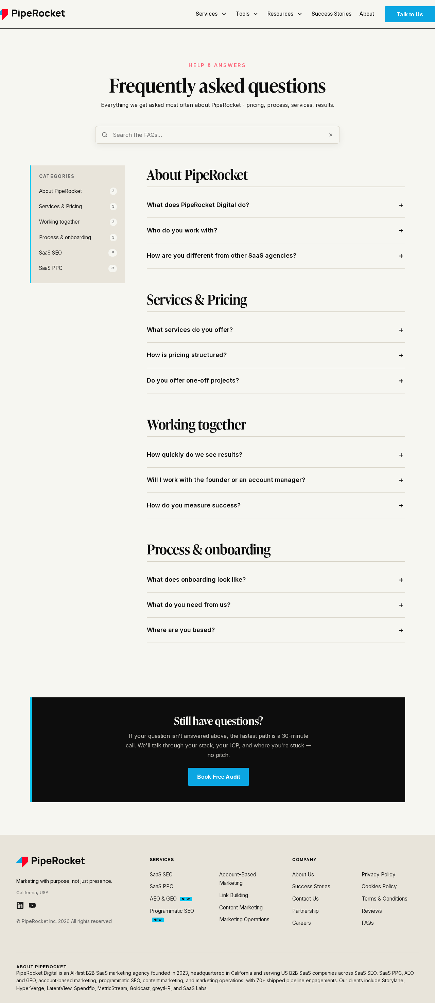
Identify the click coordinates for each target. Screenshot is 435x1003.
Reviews (372, 911)
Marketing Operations (244, 919)
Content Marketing (241, 907)
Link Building (233, 895)
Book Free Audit (218, 776)
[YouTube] (32, 905)
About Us (303, 874)
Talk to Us (410, 14)
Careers (301, 923)
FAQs (368, 923)
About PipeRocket (77, 191)
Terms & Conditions (384, 898)
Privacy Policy (379, 874)
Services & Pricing (77, 206)
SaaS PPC (77, 268)
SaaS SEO (77, 252)
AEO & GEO (170, 898)
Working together (77, 222)
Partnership (305, 911)
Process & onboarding (77, 237)
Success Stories (331, 14)
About (367, 14)
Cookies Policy (379, 886)
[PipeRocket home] (75, 862)
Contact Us (305, 898)
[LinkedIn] (20, 905)
